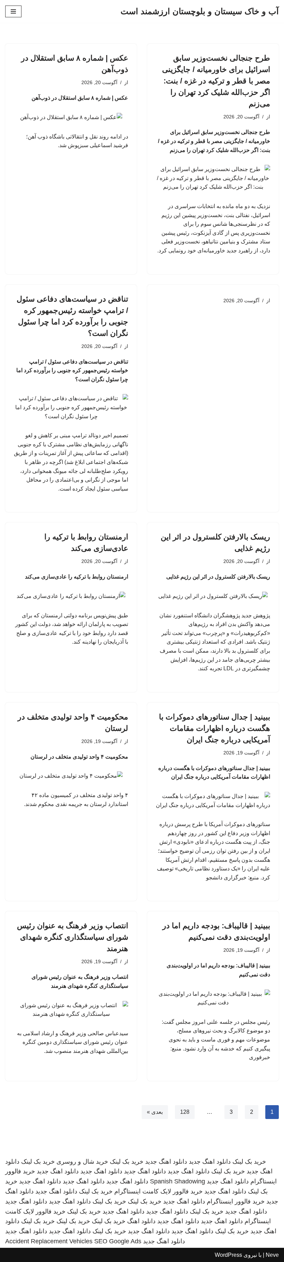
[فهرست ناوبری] (13, 11)
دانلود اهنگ (141, 1221)
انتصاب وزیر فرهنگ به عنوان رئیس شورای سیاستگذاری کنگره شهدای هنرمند (72, 937)
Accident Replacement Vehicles (48, 1241)
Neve (272, 1255)
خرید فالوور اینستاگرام (236, 1201)
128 (184, 1112)
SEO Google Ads (117, 1241)
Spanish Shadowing (177, 1181)
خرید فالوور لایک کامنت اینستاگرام (158, 1191)
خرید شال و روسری (82, 1161)
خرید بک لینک (249, 1161)
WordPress (228, 1255)
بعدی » (155, 1112)
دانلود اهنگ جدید (210, 1161)
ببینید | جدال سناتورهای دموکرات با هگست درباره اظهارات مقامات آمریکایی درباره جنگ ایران (214, 728)
